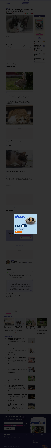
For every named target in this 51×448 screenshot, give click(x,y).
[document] (25, 224)
